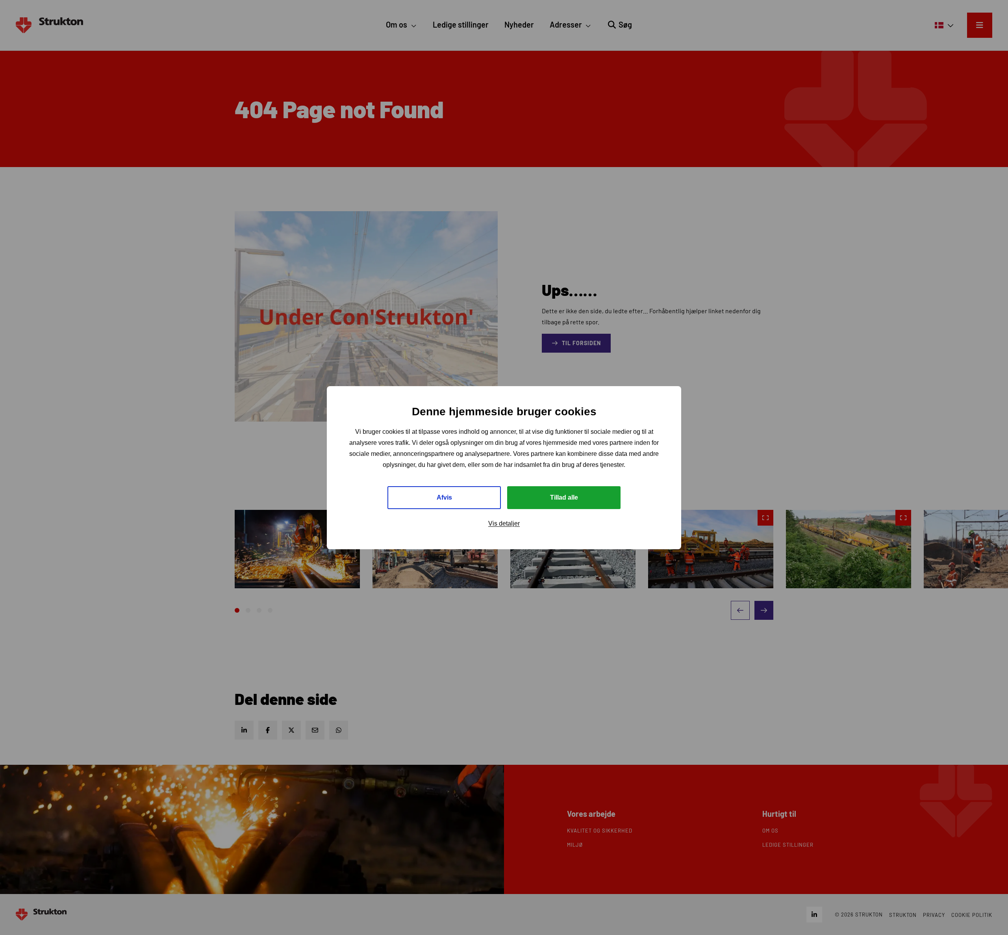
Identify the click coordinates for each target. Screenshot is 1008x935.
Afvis (444, 497)
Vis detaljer (504, 523)
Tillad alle (564, 497)
